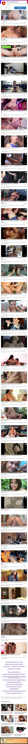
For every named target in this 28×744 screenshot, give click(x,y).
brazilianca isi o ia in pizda (14, 668)
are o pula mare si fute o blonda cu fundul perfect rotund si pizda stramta (14, 677)
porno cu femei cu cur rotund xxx (14, 686)
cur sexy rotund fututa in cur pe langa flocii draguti (14, 680)
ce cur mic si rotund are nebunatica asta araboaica (14, 691)
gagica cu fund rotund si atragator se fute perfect (14, 674)
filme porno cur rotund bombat (14, 682)
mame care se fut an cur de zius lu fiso (14, 664)
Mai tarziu (8, 7)
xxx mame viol (6, 666)
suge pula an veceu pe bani (18, 666)
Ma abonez (20, 7)
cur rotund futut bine (14, 688)
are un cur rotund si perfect (14, 672)
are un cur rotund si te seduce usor (14, 693)
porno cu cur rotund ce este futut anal (14, 684)
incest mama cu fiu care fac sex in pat (14, 662)
